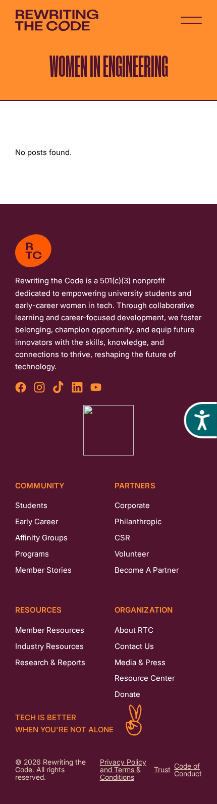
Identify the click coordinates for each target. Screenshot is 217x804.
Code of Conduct (188, 770)
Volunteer (132, 554)
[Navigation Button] (191, 20)
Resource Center (145, 678)
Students (31, 505)
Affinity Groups (41, 537)
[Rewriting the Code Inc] (108, 430)
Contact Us (134, 646)
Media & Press (140, 662)
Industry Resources (49, 646)
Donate (127, 694)
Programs (32, 554)
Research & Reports (50, 662)
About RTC (134, 630)
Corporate (132, 505)
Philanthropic (138, 521)
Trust (162, 770)
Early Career (36, 521)
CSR (122, 537)
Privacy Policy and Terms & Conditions (123, 770)
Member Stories (43, 570)
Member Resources (49, 630)
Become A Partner (147, 570)
